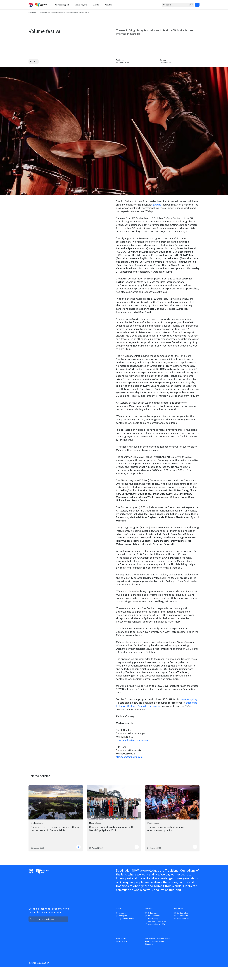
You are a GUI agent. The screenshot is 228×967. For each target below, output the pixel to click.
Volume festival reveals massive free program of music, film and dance (64, 12)
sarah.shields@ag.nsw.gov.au (132, 740)
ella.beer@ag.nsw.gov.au (129, 757)
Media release (37, 823)
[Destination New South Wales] (41, 5)
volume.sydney (189, 699)
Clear (190, 5)
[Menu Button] (197, 4)
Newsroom (32, 12)
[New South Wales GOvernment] (30, 4)
